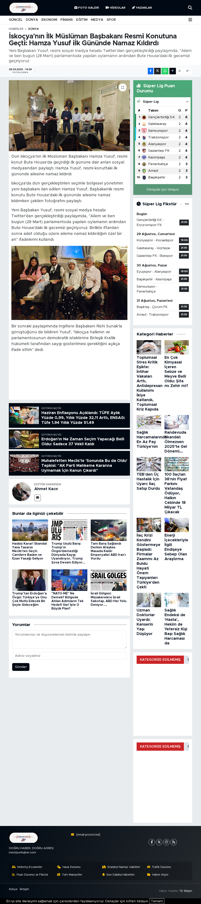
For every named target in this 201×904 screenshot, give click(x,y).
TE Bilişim (185, 890)
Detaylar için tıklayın (163, 189)
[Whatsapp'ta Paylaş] (165, 71)
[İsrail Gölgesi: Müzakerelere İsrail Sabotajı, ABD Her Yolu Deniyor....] (109, 580)
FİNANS (66, 19)
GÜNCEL (16, 19)
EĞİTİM (82, 19)
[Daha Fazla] (172, 71)
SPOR (111, 19)
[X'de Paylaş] (157, 71)
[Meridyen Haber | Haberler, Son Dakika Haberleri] (23, 8)
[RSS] (173, 842)
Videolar (117, 7)
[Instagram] (166, 842)
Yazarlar (144, 7)
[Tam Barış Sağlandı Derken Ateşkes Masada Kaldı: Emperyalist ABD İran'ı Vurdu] (109, 530)
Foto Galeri (88, 7)
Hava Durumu (71, 867)
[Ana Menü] (190, 20)
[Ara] (190, 7)
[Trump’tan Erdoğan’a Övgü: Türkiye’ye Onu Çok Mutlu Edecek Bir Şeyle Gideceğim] (30, 580)
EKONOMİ (49, 19)
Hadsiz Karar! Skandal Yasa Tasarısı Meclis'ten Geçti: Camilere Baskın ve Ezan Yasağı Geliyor (29, 551)
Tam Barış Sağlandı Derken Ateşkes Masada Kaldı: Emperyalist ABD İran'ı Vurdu (108, 551)
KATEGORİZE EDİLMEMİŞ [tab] (160, 659)
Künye (13, 889)
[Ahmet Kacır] (21, 491)
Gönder (21, 667)
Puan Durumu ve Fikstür (32, 874)
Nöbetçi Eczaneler (29, 867)
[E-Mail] (37, 498)
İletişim (24, 889)
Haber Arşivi (160, 874)
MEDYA (97, 19)
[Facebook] (152, 842)
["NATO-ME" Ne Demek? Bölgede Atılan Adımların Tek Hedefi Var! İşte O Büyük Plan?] (69, 580)
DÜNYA (32, 19)
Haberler (16, 29)
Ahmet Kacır (46, 489)
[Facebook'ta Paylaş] (150, 71)
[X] (159, 842)
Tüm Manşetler (72, 874)
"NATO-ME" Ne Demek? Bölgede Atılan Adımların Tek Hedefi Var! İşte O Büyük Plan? (67, 601)
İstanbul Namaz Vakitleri (124, 867)
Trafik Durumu (161, 867)
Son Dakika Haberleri (120, 874)
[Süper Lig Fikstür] (187, 204)
